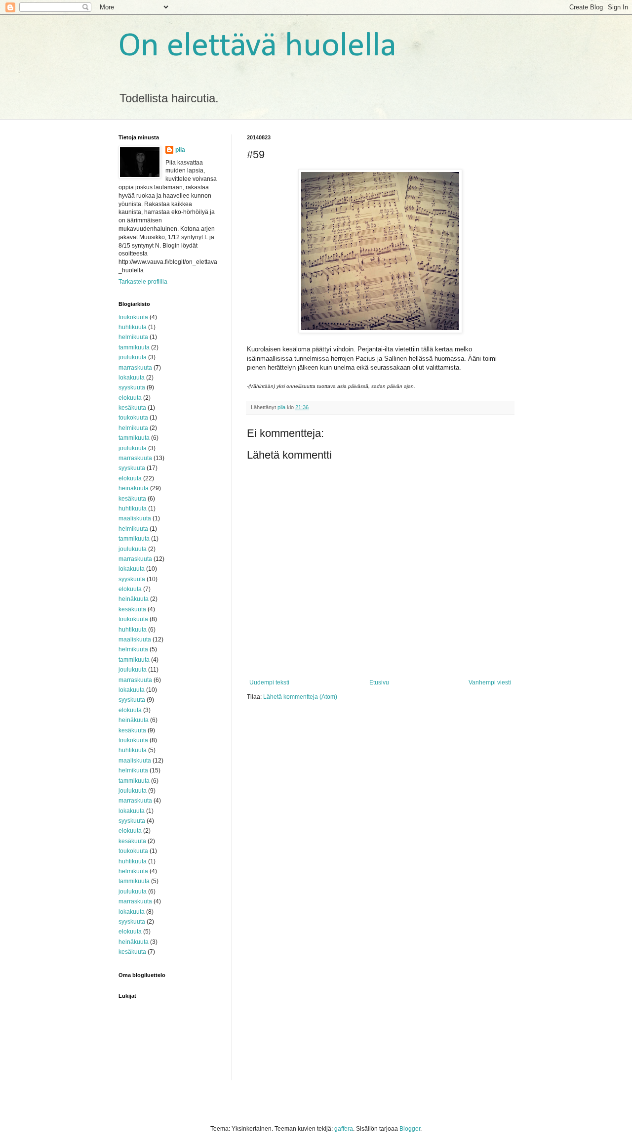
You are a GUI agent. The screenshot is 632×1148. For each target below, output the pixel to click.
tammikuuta (134, 347)
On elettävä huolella (257, 46)
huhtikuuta (132, 327)
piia (180, 149)
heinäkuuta (133, 488)
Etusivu (379, 682)
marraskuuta (135, 367)
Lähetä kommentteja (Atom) (300, 696)
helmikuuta (133, 337)
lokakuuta (131, 377)
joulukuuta (132, 357)
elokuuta (130, 397)
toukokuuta (133, 317)
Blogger (409, 1128)
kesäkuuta (132, 407)
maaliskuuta (134, 518)
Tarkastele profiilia (142, 281)
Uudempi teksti (269, 682)
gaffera (343, 1128)
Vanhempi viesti (490, 682)
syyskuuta (131, 387)
